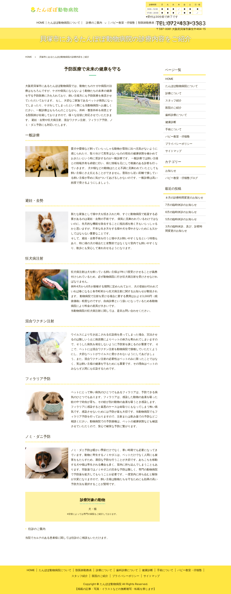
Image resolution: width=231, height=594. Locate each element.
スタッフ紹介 (173, 100)
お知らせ (170, 170)
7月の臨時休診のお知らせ (181, 204)
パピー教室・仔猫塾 (122, 22)
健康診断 (170, 122)
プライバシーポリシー (178, 143)
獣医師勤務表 (83, 570)
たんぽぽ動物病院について (64, 22)
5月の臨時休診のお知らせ (181, 219)
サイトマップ (173, 151)
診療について (173, 93)
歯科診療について (176, 115)
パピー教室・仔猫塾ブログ (181, 178)
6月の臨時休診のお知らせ (181, 212)
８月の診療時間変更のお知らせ (184, 197)
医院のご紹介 (173, 107)
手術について (173, 129)
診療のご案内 (94, 22)
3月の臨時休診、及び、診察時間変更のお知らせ (183, 228)
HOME (40, 22)
